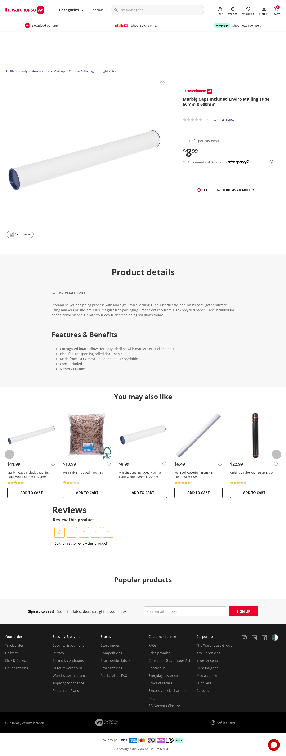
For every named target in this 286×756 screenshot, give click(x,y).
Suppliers (203, 683)
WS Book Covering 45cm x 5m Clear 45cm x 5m (194, 474)
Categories (69, 9)
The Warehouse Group (214, 645)
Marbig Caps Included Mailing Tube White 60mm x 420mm (140, 474)
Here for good (207, 668)
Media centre (206, 675)
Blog (151, 698)
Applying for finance (68, 683)
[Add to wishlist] (162, 84)
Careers (202, 690)
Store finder (110, 645)
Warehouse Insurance (70, 675)
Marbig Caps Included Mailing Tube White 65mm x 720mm (28, 474)
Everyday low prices (163, 675)
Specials (97, 10)
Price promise (159, 653)
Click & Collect (16, 660)
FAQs (152, 645)
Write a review (224, 120)
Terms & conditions (68, 660)
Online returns (16, 668)
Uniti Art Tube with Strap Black (251, 472)
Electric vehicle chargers (167, 690)
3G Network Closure (164, 705)
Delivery (11, 653)
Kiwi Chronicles (208, 653)
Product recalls (160, 683)
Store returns (111, 668)
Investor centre (208, 660)
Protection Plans (66, 690)
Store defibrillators (115, 660)
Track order (14, 645)
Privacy (58, 653)
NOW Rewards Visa (68, 668)
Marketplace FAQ (114, 675)
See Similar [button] (23, 234)
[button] (264, 11)
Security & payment (68, 645)
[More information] (270, 162)
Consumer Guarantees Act (169, 660)
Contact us (156, 668)
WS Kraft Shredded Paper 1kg (83, 472)
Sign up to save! (41, 611)
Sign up (243, 611)
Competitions (111, 653)
